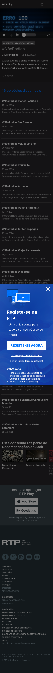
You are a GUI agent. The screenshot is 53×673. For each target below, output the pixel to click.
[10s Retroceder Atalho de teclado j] (11, 669)
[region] (26, 336)
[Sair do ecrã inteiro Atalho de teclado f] (48, 669)
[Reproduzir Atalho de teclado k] (4, 669)
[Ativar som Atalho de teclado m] (18, 669)
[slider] (30, 669)
